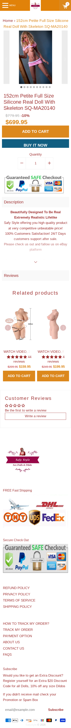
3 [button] (28, 87)
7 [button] (40, 87)
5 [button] (34, 87)
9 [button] (47, 87)
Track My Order (18, 630)
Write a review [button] (35, 416)
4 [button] (31, 87)
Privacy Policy (16, 594)
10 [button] (50, 87)
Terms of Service (19, 600)
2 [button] (24, 87)
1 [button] (21, 87)
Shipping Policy (17, 607)
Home (8, 21)
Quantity (35, 154)
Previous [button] (6, 57)
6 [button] (37, 87)
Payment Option (17, 636)
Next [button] (65, 57)
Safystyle (31, 724)
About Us (11, 642)
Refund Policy (16, 588)
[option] (36, 57)
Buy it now (35, 145)
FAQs (7, 654)
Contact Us (13, 648)
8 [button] (43, 87)
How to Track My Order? (26, 624)
